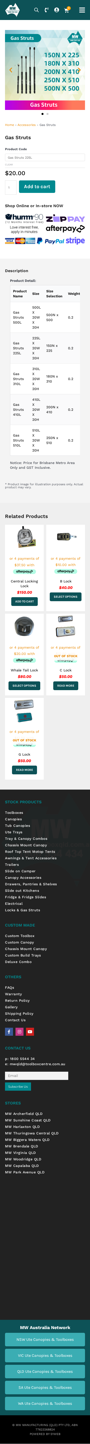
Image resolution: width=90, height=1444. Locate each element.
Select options (66, 596)
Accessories (27, 125)
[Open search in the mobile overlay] (36, 10)
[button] (11, 70)
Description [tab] (16, 271)
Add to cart (37, 186)
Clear (9, 164)
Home (9, 125)
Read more (65, 685)
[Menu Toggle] (82, 10)
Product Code (16, 149)
